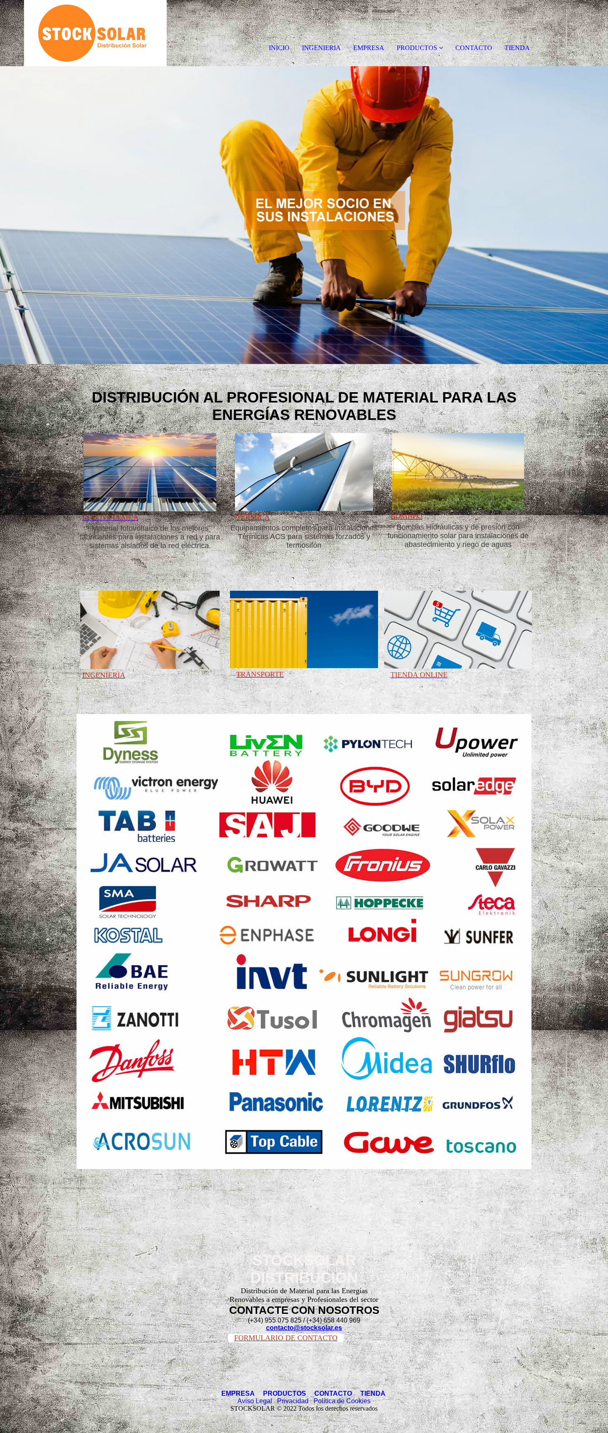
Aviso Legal (254, 1400)
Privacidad (293, 1400)
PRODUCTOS (417, 47)
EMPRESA (368, 47)
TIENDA (517, 47)
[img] (95, 33)
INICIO (279, 47)
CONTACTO (473, 47)
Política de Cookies (342, 1400)
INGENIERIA (321, 47)
